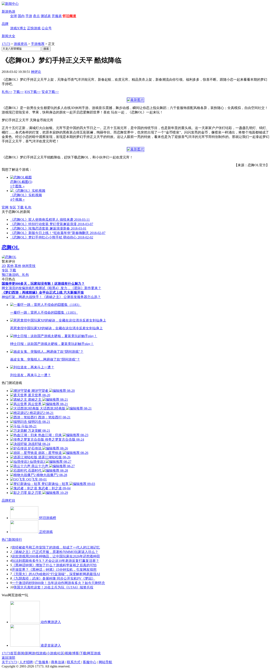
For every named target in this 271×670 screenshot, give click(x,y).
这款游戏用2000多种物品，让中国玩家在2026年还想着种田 (56, 556)
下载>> (18, 92)
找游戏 (41, 653)
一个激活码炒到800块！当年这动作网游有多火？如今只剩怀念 (58, 583)
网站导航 (105, 662)
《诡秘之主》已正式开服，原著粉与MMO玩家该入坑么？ (55, 552)
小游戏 (52, 653)
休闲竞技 (29, 266)
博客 (75, 653)
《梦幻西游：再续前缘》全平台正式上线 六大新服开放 (43, 292)
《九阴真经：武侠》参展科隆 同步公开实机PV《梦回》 (53, 578)
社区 (60, 653)
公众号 (46, 28)
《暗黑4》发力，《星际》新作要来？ (73, 288)
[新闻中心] (10, 3)
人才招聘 (26, 662)
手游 (28, 16)
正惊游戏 (34, 28)
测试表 (46, 16)
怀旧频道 (69, 16)
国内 (21, 16)
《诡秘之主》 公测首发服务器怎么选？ (71, 297)
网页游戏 (94, 653)
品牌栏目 (8, 500)
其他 (10, 266)
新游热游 (8, 11)
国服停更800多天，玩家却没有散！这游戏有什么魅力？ (43, 283)
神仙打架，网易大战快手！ (22, 297)
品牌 (5, 24)
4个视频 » (17, 199)
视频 (68, 653)
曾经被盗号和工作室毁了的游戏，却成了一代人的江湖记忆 (56, 547)
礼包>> (7, 92)
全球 (13, 16)
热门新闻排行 (12, 539)
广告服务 (42, 662)
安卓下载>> (50, 92)
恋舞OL (10, 247)
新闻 (21, 653)
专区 (12, 207)
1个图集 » (17, 186)
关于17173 (9, 662)
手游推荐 (37, 44)
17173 (6, 44)
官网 (5, 207)
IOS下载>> (33, 92)
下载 (20, 207)
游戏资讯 (20, 44)
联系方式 (73, 662)
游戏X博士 (18, 28)
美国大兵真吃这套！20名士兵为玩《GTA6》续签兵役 (53, 587)
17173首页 (9, 653)
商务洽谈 (58, 662)
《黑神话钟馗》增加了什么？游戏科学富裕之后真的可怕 (54, 565)
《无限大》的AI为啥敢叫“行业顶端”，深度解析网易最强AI (56, 574)
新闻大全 (8, 36)
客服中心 (89, 662)
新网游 (30, 653)
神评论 (36, 72)
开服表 (57, 16)
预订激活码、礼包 (15, 274)
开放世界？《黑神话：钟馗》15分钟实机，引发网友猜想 (54, 569)
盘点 (36, 16)
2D (4, 266)
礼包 (28, 207)
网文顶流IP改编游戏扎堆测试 (23, 288)
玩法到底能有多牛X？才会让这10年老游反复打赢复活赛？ (55, 560)
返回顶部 (8, 657)
